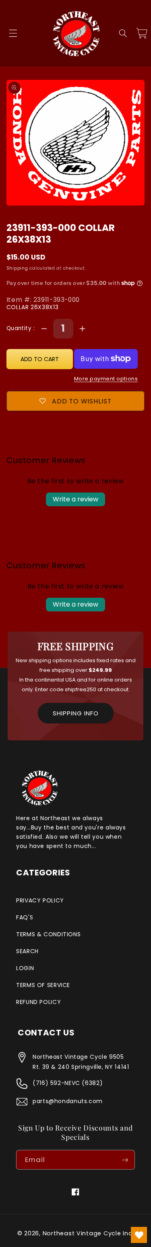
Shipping (17, 268)
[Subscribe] (125, 1160)
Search (27, 951)
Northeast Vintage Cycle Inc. (88, 1233)
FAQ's (24, 917)
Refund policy (38, 1002)
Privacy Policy (40, 900)
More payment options (106, 378)
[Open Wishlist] (139, 1235)
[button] (13, 33)
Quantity (19, 328)
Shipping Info (76, 713)
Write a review (75, 499)
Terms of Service (43, 985)
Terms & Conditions (48, 934)
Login (25, 968)
